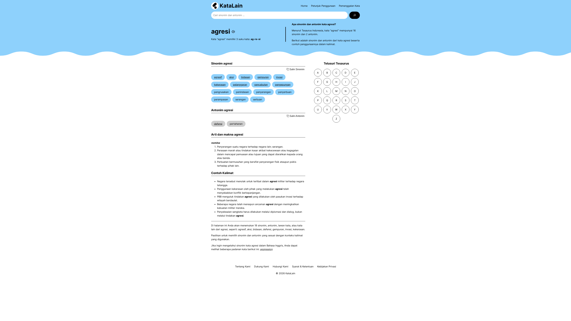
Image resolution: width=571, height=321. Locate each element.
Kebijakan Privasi (326, 266)
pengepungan (282, 84)
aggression (266, 249)
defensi (218, 123)
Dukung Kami (261, 266)
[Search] (354, 15)
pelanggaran (240, 84)
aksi (231, 77)
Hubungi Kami (280, 266)
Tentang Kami (242, 266)
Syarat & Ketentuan (302, 266)
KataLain (231, 5)
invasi (279, 77)
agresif (218, 77)
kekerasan (220, 84)
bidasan (245, 77)
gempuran (263, 77)
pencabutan (261, 84)
